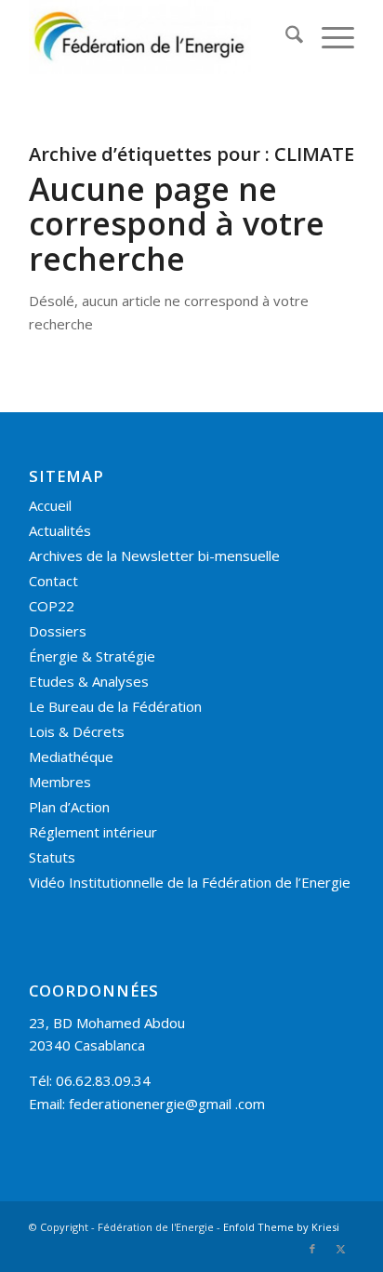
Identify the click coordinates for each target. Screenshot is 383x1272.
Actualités (60, 530)
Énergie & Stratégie (92, 656)
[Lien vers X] (340, 1249)
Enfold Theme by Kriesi (281, 1227)
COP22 (51, 605)
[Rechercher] (285, 37)
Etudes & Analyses (89, 681)
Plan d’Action (69, 806)
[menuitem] (285, 37)
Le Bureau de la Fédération (115, 706)
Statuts (52, 857)
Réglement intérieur (93, 832)
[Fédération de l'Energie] (159, 37)
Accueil (50, 505)
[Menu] (328, 37)
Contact (53, 580)
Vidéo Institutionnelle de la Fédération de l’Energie (189, 882)
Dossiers (57, 631)
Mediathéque (71, 756)
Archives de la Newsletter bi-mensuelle (154, 555)
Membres (60, 781)
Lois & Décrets (77, 731)
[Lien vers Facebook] (312, 1249)
